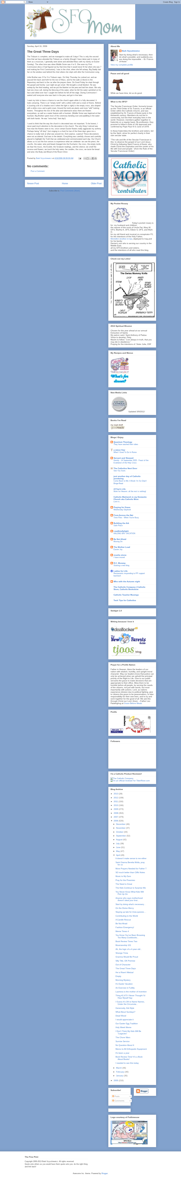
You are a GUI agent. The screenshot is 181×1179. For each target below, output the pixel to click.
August (119, 839)
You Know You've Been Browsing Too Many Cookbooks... (130, 936)
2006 (116, 821)
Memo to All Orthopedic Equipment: (131, 1049)
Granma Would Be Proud (127, 957)
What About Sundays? (125, 1012)
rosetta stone (120, 555)
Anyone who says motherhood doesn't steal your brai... (129, 899)
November (121, 828)
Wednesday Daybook (122, 510)
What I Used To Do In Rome (125, 452)
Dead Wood (121, 1016)
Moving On (118, 541)
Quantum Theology (123, 442)
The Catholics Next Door (125, 468)
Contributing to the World (127, 916)
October (120, 832)
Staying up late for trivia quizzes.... (131, 912)
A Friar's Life (120, 489)
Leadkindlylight (121, 531)
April (118, 855)
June (118, 847)
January (120, 1075)
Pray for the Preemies (125, 880)
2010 (116, 805)
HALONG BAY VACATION (124, 533)
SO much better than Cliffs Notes (130, 872)
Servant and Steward (123, 458)
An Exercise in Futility (125, 988)
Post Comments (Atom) (70, 191)
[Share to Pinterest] (95, 158)
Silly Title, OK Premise (125, 961)
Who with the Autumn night (127, 581)
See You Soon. (120, 471)
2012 (116, 797)
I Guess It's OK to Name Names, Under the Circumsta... (130, 1003)
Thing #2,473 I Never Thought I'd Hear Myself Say (130, 996)
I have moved (119, 557)
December (121, 824)
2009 (116, 809)
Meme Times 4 (122, 931)
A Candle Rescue (123, 920)
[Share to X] (90, 158)
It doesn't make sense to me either (131, 858)
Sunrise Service (123, 1041)
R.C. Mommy (120, 563)
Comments (119, 1101)
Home (65, 183)
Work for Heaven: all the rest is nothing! (130, 491)
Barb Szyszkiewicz (131, 51)
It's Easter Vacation (124, 984)
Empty (118, 976)
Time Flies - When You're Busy (126, 517)
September (121, 836)
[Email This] (84, 158)
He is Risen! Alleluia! (125, 972)
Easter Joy (118, 549)
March (119, 1068)
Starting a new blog (121, 565)
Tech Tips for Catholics (125, 600)
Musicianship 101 (123, 945)
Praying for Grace (122, 507)
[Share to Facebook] (92, 158)
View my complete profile (122, 65)
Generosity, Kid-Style (125, 1008)
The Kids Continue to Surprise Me (131, 888)
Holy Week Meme (123, 1027)
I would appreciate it (124, 1019)
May (118, 851)
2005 (116, 1080)
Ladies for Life (121, 571)
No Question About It (125, 1045)
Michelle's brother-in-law (121, 239)
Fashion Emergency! (125, 927)
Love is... (117, 501)
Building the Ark (121, 523)
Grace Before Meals (133, 703)
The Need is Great (124, 884)
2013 (116, 794)
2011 (116, 801)
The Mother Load (122, 547)
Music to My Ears (123, 876)
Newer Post (33, 183)
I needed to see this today (127, 1063)
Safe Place (118, 525)
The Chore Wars (123, 1037)
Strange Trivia (122, 953)
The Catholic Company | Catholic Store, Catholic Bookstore (129, 588)
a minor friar (119, 450)
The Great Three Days (126, 968)
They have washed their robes (126, 444)
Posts (116, 1096)
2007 (116, 817)
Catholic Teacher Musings (126, 595)
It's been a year (122, 1053)
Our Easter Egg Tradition (127, 1023)
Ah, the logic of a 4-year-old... (129, 949)
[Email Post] (80, 158)
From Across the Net (123, 515)
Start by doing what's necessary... (131, 904)
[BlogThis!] (87, 158)
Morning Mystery (123, 980)
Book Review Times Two (126, 941)
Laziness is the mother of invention (131, 992)
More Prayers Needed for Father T (131, 868)
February (120, 1072)
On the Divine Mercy (125, 908)
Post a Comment (38, 171)
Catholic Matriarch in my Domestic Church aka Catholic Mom (130, 498)
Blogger (105, 1173)
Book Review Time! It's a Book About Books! (129, 1058)
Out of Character (123, 964)
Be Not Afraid (120, 539)
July (118, 843)
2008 (116, 813)
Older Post (96, 183)
